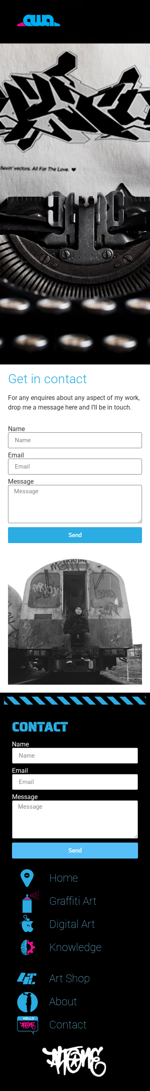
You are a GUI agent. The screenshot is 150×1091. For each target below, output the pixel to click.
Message (21, 482)
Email (16, 455)
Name (16, 429)
